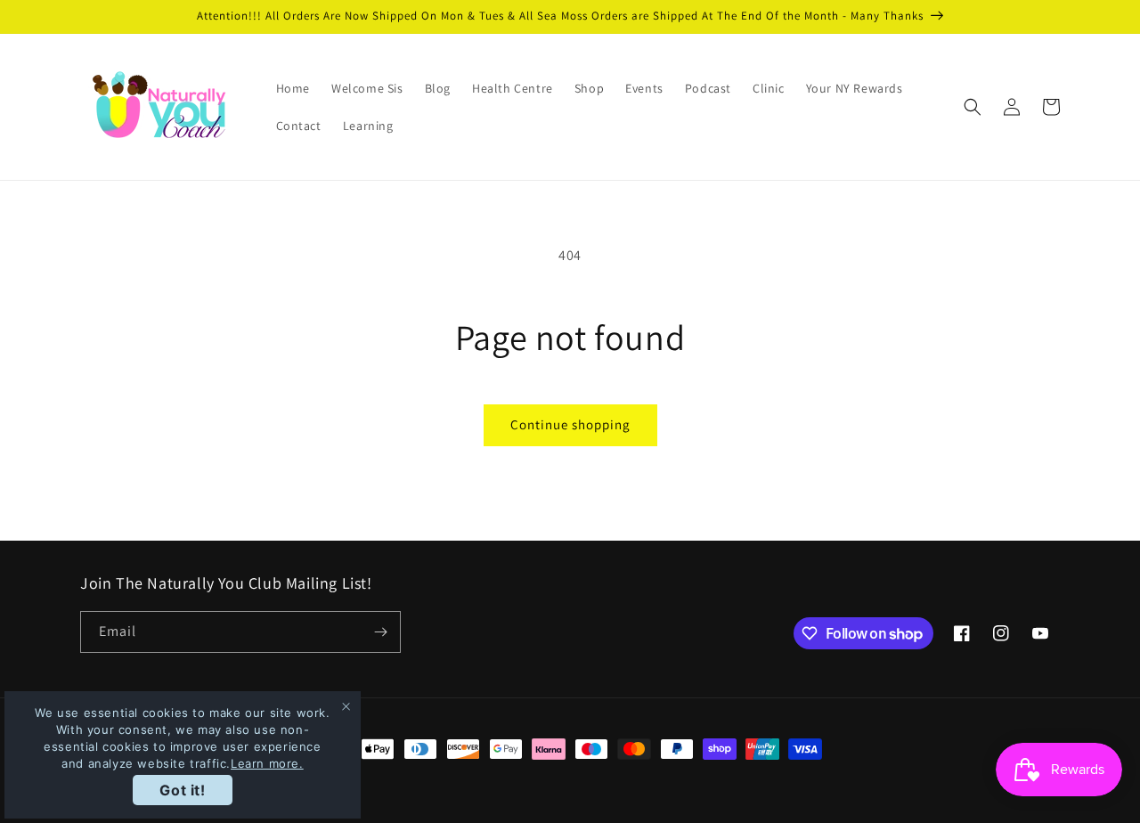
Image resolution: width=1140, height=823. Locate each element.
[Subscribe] (380, 632)
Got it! (182, 790)
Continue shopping (570, 424)
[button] (972, 106)
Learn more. (267, 763)
